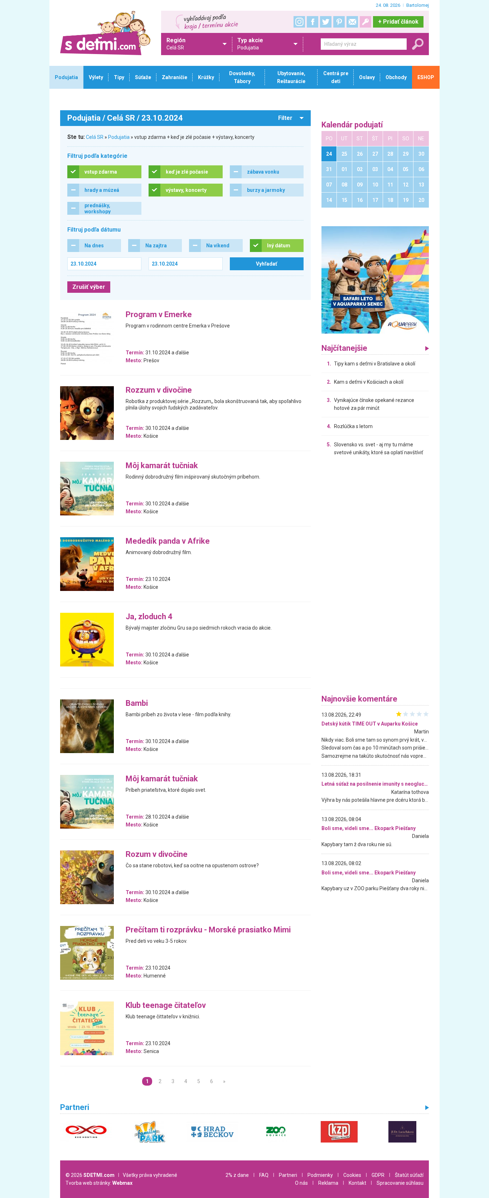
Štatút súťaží (409, 1175)
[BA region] (375, 279)
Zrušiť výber (88, 286)
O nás (301, 1183)
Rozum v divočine (157, 854)
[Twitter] (325, 22)
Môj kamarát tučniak (162, 466)
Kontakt (357, 1183)
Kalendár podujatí (352, 125)
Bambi (137, 703)
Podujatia (119, 137)
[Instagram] (299, 22)
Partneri (288, 1175)
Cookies (352, 1175)
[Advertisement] (375, 577)
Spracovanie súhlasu (400, 1183)
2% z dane (237, 1175)
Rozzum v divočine (159, 390)
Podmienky (320, 1175)
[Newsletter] (352, 22)
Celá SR (94, 137)
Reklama (328, 1183)
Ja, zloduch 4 (149, 617)
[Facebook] (312, 22)
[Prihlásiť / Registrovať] (365, 22)
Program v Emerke (159, 315)
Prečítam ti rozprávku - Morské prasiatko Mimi (208, 930)
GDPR (378, 1175)
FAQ (263, 1175)
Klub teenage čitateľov (166, 1005)
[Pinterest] (339, 22)
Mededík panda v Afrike (168, 541)
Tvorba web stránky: (99, 1183)
